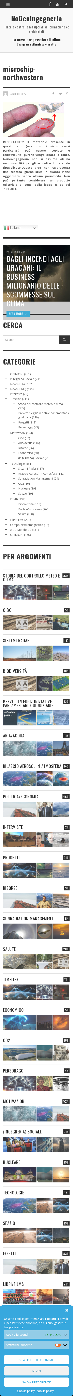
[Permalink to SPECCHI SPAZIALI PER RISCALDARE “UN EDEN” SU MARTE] (44, 1205)
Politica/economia (30, 509)
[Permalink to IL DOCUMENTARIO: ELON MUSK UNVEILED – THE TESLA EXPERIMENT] (61, 1296)
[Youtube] (57, 4)
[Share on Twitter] (60, 93)
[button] (67, 1310)
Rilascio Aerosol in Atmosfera (37, 473)
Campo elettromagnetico (26, 525)
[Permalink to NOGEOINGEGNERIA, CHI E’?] (19, 839)
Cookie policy (26, 1391)
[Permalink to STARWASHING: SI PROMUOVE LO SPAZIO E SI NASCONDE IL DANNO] (61, 1235)
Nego (36, 1371)
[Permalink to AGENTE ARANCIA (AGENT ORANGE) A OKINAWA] (19, 961)
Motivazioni (17, 433)
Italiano (14, 227)
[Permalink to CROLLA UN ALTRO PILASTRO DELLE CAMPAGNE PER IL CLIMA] (61, 1053)
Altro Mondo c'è (20, 530)
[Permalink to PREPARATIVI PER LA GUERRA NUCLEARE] (19, 1174)
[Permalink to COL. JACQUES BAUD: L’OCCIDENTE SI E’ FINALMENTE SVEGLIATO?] (44, 839)
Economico (25, 453)
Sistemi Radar (27, 468)
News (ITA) (17, 384)
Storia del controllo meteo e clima (40, 404)
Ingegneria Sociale (22, 379)
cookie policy (45, 1391)
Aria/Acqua (25, 443)
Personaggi (25, 427)
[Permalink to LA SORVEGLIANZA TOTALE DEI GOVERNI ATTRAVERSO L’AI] (44, 1144)
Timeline (15, 399)
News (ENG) (18, 389)
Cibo (21, 438)
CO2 (21, 483)
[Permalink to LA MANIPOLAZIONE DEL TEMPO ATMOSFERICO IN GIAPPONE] (44, 592)
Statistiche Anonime (36, 1360)
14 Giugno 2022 (18, 94)
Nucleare (24, 488)
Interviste (16, 394)
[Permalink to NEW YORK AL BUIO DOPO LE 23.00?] (44, 1022)
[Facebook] (50, 4)
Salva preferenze (36, 1382)
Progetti (23, 422)
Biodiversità (26, 504)
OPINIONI (16, 374)
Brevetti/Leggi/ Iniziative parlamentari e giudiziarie (28, 703)
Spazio (22, 493)
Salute (22, 514)
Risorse (23, 448)
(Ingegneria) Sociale (31, 458)
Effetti (14, 499)
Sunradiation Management (35, 478)
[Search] (8, 4)
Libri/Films (17, 520)
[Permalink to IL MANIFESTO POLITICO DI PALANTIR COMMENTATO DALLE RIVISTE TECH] (61, 1144)
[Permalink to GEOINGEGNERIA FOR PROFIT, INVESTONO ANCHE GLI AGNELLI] (61, 1022)
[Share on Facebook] (53, 93)
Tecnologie (17, 464)
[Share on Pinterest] (67, 93)
